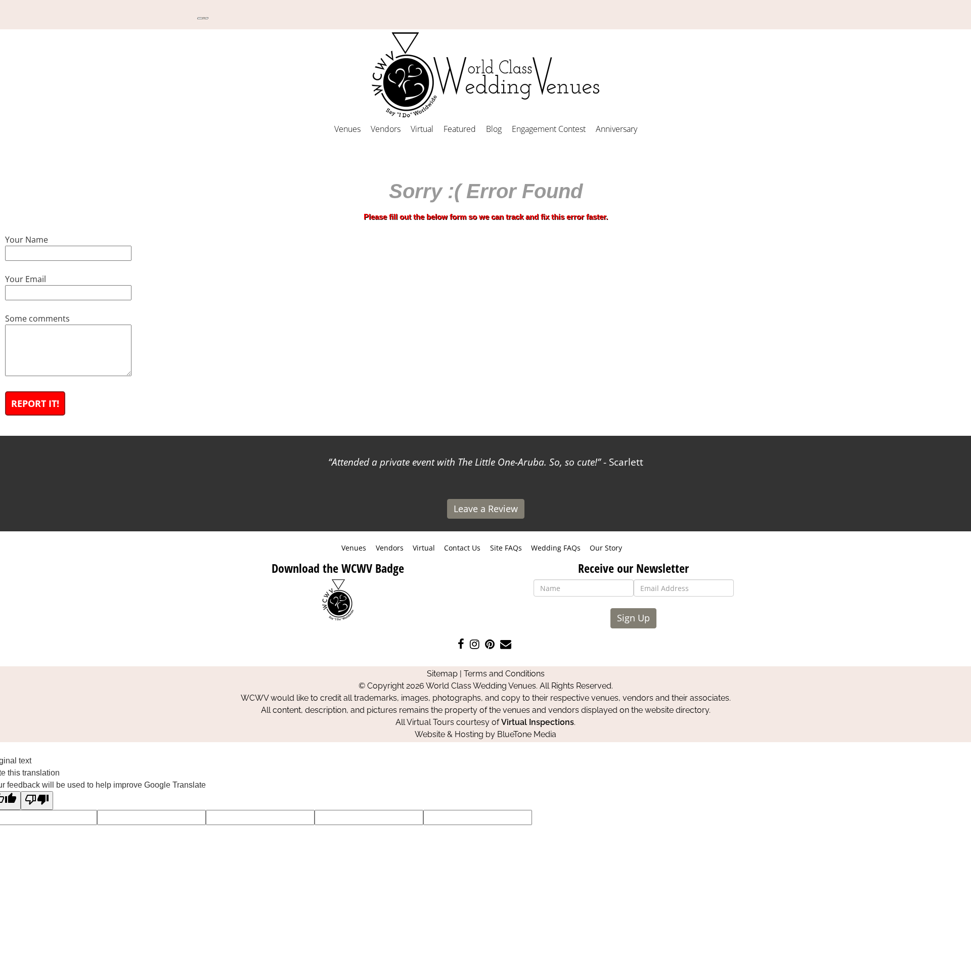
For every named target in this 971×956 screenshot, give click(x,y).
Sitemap (442, 673)
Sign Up (633, 618)
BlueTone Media (526, 734)
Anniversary (616, 128)
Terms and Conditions (504, 673)
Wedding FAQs (556, 548)
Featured (460, 128)
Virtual (422, 128)
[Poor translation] (37, 800)
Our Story (606, 548)
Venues (347, 128)
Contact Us (462, 548)
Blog (494, 128)
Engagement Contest (549, 128)
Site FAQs (506, 548)
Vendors (386, 128)
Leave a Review (486, 509)
